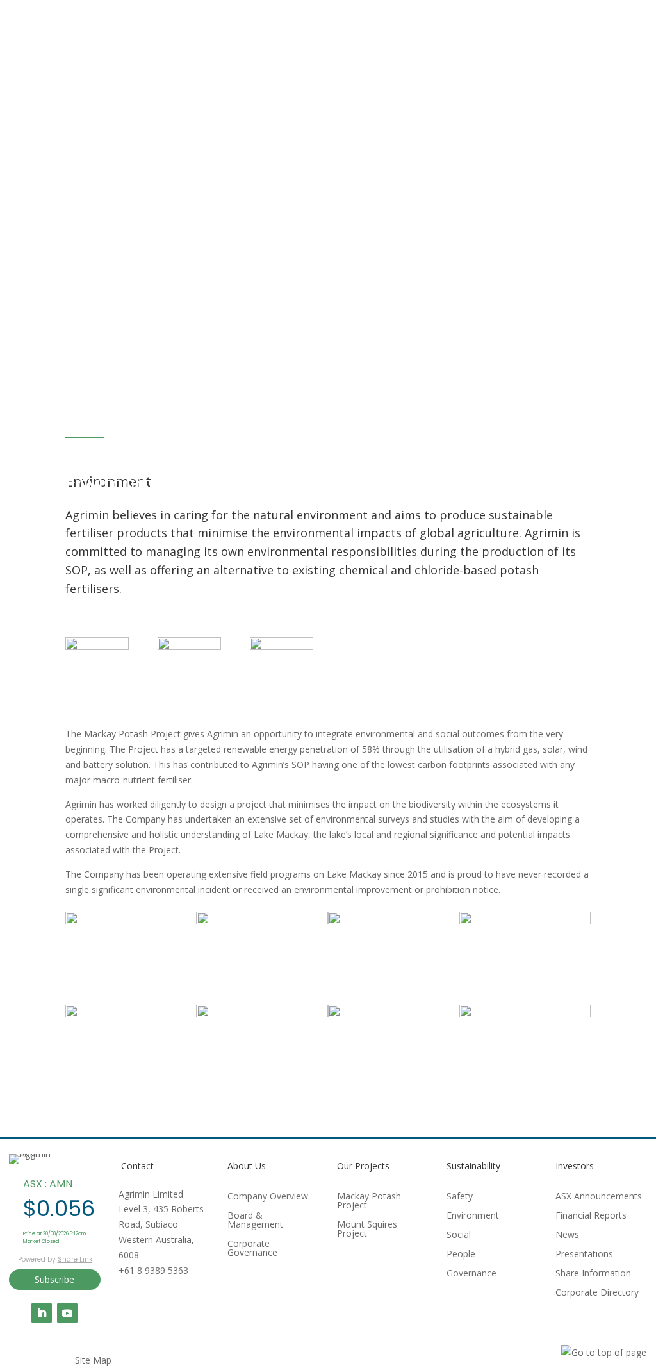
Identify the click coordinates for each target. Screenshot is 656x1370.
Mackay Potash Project (369, 1201)
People (461, 1254)
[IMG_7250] (262, 1014)
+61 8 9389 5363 (153, 1270)
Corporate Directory (597, 1293)
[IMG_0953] (262, 921)
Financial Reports (591, 1216)
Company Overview (267, 1197)
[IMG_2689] (393, 1014)
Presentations (584, 1254)
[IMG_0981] (393, 921)
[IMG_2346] (131, 1014)
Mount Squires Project (367, 1229)
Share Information (593, 1274)
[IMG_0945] (131, 921)
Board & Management (255, 1220)
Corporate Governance (252, 1248)
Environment (473, 1216)
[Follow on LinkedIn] (41, 1313)
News (567, 1235)
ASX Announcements (598, 1197)
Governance (471, 1274)
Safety (460, 1197)
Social (459, 1235)
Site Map (93, 1361)
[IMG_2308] (525, 921)
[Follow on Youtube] (67, 1313)
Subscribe (54, 1279)
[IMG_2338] (525, 1014)
